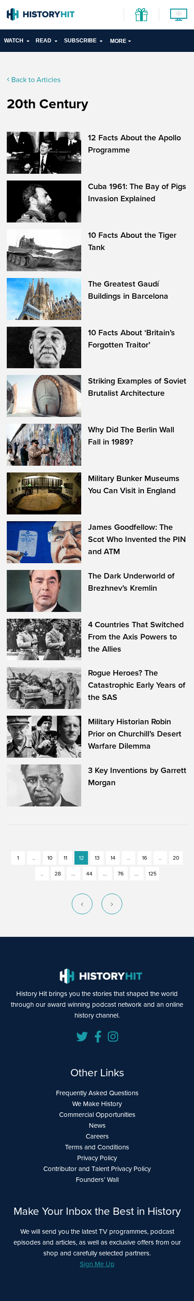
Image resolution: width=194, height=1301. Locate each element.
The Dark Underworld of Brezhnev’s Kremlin (131, 582)
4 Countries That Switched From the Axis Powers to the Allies (136, 637)
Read (43, 40)
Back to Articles (34, 79)
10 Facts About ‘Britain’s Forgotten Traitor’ (131, 339)
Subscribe (80, 40)
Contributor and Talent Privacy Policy (97, 1169)
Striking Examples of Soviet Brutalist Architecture (137, 387)
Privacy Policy (97, 1158)
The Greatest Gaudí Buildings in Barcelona (128, 290)
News (97, 1125)
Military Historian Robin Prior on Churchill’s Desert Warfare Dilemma (134, 734)
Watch (13, 40)
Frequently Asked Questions (97, 1093)
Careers (97, 1136)
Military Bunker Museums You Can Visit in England (134, 484)
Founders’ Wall (97, 1180)
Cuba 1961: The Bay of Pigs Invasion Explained (137, 192)
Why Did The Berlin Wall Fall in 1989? (131, 436)
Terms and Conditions (97, 1147)
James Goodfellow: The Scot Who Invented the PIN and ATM (137, 539)
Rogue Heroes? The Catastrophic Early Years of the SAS (136, 685)
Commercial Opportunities (97, 1115)
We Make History (97, 1104)
